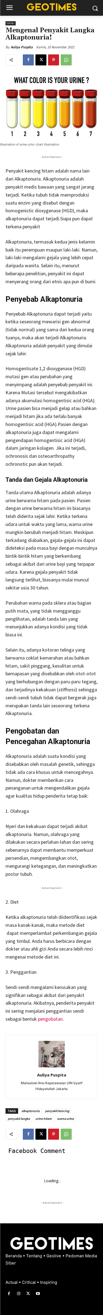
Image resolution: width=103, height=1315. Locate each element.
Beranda (14, 1255)
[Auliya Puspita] (51, 1054)
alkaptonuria (30, 1111)
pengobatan (50, 1019)
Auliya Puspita (22, 47)
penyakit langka (19, 1118)
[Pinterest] (53, 59)
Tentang (34, 1255)
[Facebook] (28, 59)
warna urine (65, 1118)
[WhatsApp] (66, 59)
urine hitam (43, 1118)
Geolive (54, 1255)
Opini (11, 23)
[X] (40, 59)
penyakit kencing (57, 1111)
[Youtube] (38, 1293)
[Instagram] (18, 1293)
